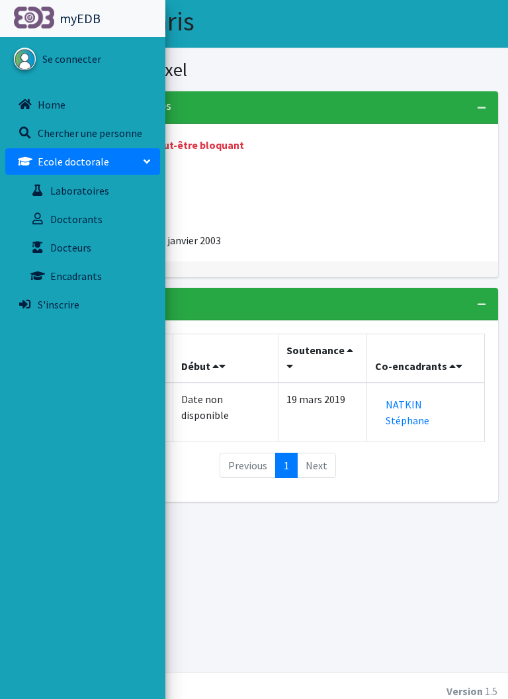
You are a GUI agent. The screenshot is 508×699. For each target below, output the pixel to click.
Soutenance (316, 350)
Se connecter (71, 59)
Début (196, 366)
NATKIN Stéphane (407, 412)
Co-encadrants (412, 366)
